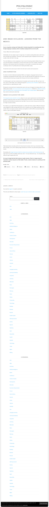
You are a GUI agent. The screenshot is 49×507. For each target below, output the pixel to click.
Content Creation (13, 235)
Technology (12, 343)
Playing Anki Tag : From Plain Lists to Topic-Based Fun (13, 179)
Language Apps (31, 13)
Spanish (11, 324)
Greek (11, 257)
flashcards (29, 174)
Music (11, 284)
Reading (11, 306)
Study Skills (12, 334)
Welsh (11, 349)
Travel (11, 346)
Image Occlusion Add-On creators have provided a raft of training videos (27, 152)
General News (12, 251)
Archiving (11, 223)
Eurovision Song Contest (14, 244)
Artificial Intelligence (14, 226)
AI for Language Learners (18, 13)
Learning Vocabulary (14, 272)
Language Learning (12, 174)
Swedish (11, 340)
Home (8, 13)
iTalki (11, 209)
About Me (40, 13)
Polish (11, 294)
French (11, 247)
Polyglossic (24, 6)
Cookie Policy (25, 505)
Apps (11, 220)
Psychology (12, 303)
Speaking (11, 327)
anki (21, 174)
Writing (11, 352)
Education (12, 241)
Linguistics (12, 275)
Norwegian (12, 287)
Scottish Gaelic (13, 315)
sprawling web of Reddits (32, 82)
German (11, 254)
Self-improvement (13, 318)
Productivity (12, 300)
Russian (11, 312)
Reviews (11, 309)
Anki (7, 174)
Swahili (11, 337)
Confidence (12, 232)
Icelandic (11, 263)
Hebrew (11, 260)
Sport (11, 331)
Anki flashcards (24, 174)
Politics (11, 297)
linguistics (33, 174)
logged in (11, 189)
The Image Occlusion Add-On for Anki (11, 98)
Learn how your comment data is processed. (30, 191)
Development (12, 238)
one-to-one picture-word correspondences (22, 88)
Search (11, 196)
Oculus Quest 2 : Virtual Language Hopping (37, 179)
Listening (11, 278)
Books (11, 229)
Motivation (12, 281)
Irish (10, 266)
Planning (11, 291)
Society (11, 321)
